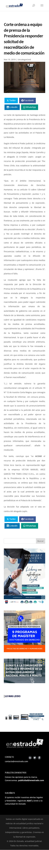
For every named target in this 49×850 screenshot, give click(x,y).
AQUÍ (29, 800)
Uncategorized (24, 59)
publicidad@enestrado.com (31, 780)
